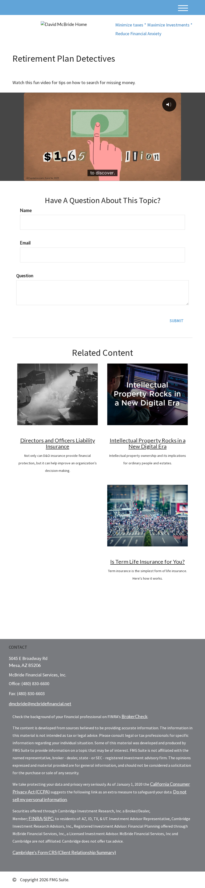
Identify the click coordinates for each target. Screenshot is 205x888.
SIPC (48, 818)
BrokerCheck (135, 716)
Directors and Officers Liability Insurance (57, 443)
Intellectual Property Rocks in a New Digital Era (148, 443)
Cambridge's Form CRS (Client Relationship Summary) (64, 852)
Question (24, 275)
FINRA (35, 818)
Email (25, 243)
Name (26, 210)
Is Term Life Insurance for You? (147, 561)
